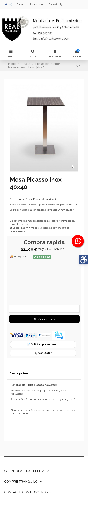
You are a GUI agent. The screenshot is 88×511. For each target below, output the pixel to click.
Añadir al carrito (46, 318)
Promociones (37, 4)
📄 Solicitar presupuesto (43, 344)
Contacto (22, 4)
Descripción (18, 373)
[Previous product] (77, 65)
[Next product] (79, 65)
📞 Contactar (43, 353)
